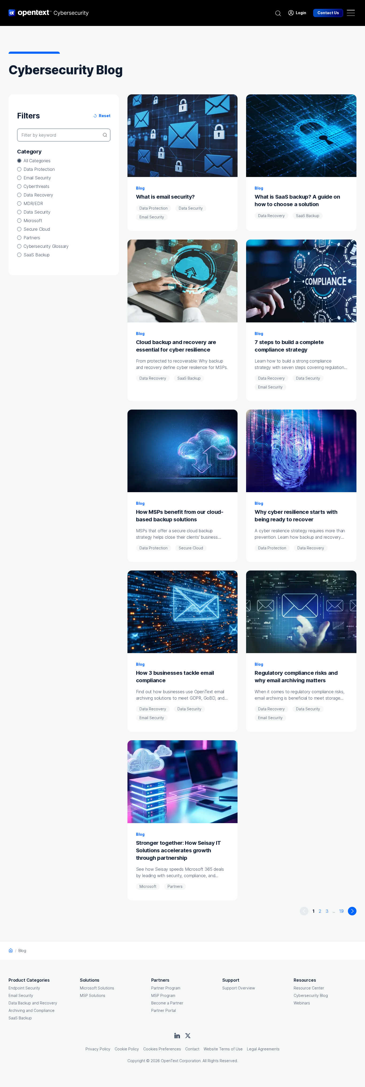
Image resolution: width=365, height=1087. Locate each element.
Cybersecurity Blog (311, 995)
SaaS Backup (37, 254)
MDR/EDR (33, 203)
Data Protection (39, 169)
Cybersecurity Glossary (46, 246)
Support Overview (238, 988)
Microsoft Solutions (97, 988)
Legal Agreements (263, 1049)
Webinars (302, 1003)
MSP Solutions (92, 995)
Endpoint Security (24, 988)
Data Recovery (38, 195)
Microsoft (33, 220)
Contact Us (328, 12)
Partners (32, 237)
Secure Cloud (37, 229)
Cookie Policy (127, 1049)
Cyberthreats (36, 186)
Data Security (37, 212)
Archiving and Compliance (32, 1010)
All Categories (37, 160)
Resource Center (309, 988)
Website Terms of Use (223, 1049)
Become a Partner (167, 1003)
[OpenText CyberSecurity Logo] (49, 12)
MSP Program (163, 995)
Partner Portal (163, 1010)
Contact (192, 1049)
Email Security (37, 177)
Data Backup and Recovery (33, 1003)
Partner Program (165, 988)
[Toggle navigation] (351, 13)
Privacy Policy (98, 1049)
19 (341, 911)
